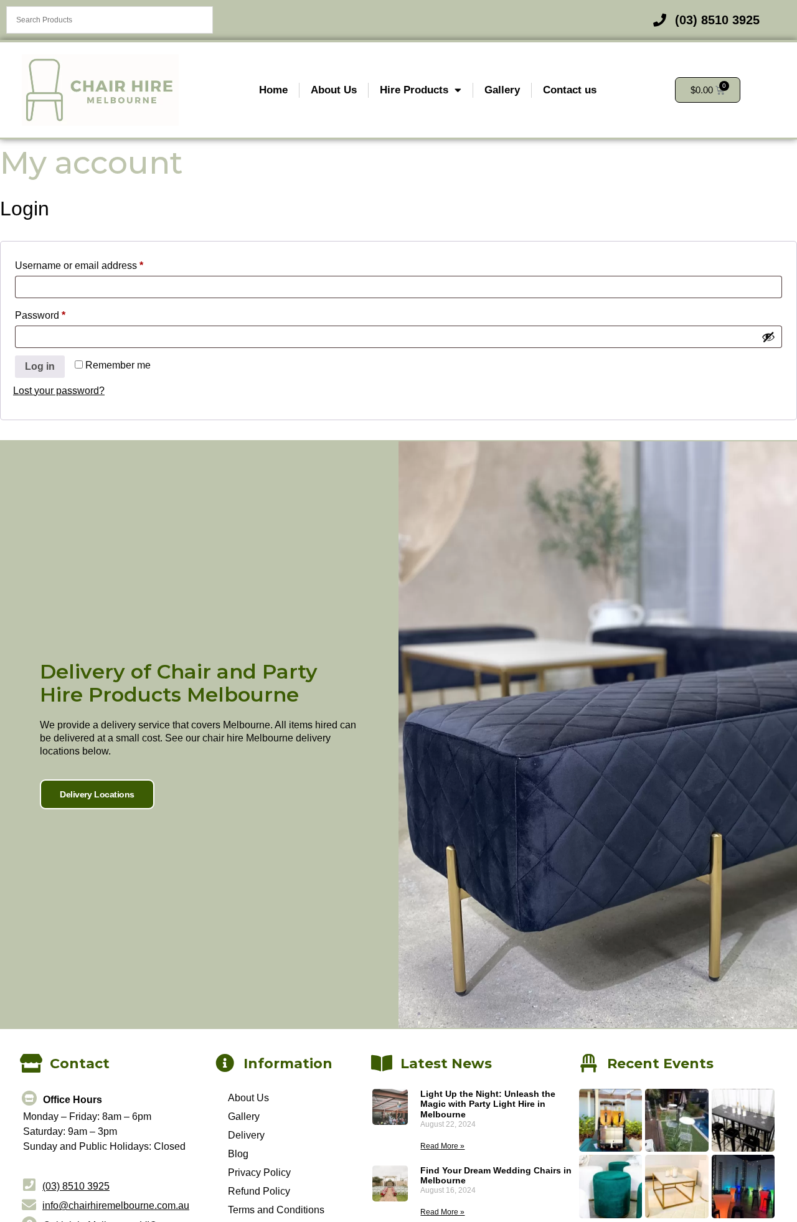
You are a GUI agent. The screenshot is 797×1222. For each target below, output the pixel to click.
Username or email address (99, 263)
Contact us (570, 90)
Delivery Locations (97, 794)
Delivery (246, 1135)
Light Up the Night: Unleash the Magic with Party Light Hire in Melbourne (487, 1104)
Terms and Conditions (276, 1210)
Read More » (442, 1146)
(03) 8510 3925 (76, 1186)
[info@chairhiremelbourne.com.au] (29, 1205)
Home (273, 90)
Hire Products (414, 90)
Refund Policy (259, 1191)
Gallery (502, 90)
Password (60, 313)
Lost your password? (59, 390)
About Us (334, 90)
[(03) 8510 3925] (29, 1185)
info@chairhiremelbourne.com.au (115, 1205)
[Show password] (768, 337)
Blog (238, 1154)
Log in (40, 366)
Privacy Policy (259, 1172)
